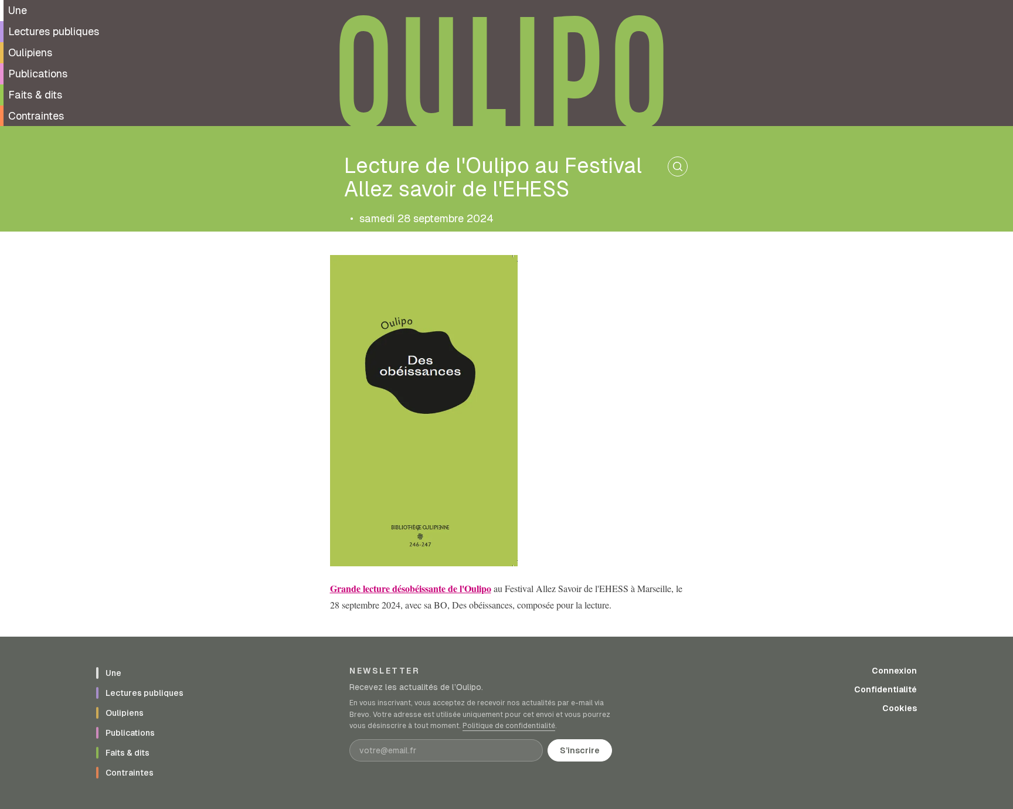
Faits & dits (35, 95)
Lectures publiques (53, 31)
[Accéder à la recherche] (678, 166)
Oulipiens (30, 52)
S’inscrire (580, 750)
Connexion (894, 670)
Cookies (899, 708)
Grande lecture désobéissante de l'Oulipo (410, 588)
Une (17, 10)
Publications (37, 73)
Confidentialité (885, 689)
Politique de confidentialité (509, 726)
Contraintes (36, 116)
